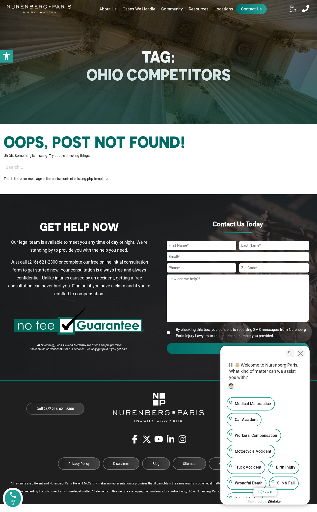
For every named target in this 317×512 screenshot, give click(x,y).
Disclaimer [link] (121, 464)
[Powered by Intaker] (274, 501)
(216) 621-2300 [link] (43, 262)
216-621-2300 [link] (55, 409)
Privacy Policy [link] (79, 464)
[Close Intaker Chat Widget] (301, 353)
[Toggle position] (290, 353)
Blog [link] (156, 464)
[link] (6, 56)
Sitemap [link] (189, 464)
